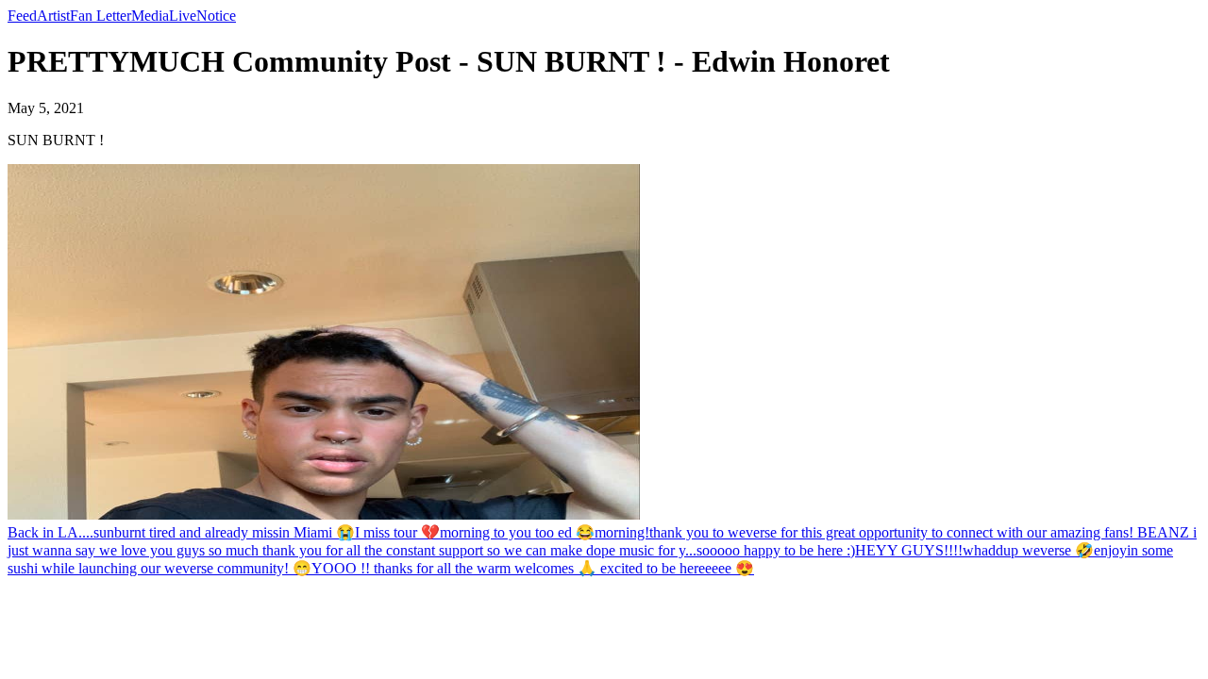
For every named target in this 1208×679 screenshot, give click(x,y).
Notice (216, 16)
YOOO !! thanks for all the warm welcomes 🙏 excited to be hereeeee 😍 (532, 568)
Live (182, 16)
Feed (22, 16)
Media (150, 16)
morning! (622, 532)
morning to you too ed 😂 (517, 532)
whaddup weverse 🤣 (1028, 550)
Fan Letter (100, 16)
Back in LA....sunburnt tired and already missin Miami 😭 (181, 532)
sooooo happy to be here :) (775, 550)
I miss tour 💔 (397, 532)
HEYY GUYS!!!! (909, 550)
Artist (53, 16)
